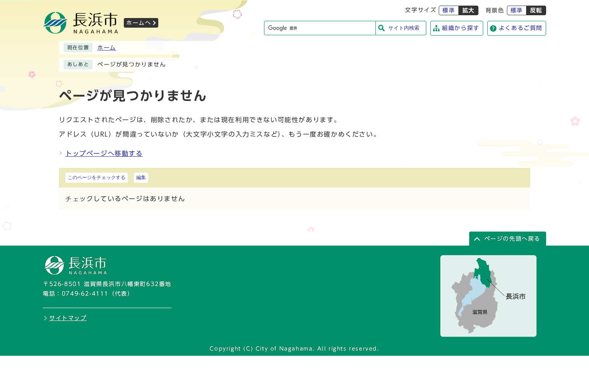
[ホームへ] (80, 31)
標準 (448, 10)
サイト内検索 (404, 28)
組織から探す (461, 28)
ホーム (106, 47)
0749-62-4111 (85, 293)
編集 (141, 177)
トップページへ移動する (104, 153)
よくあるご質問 (521, 28)
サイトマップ (68, 318)
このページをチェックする (96, 177)
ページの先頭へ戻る (512, 239)
